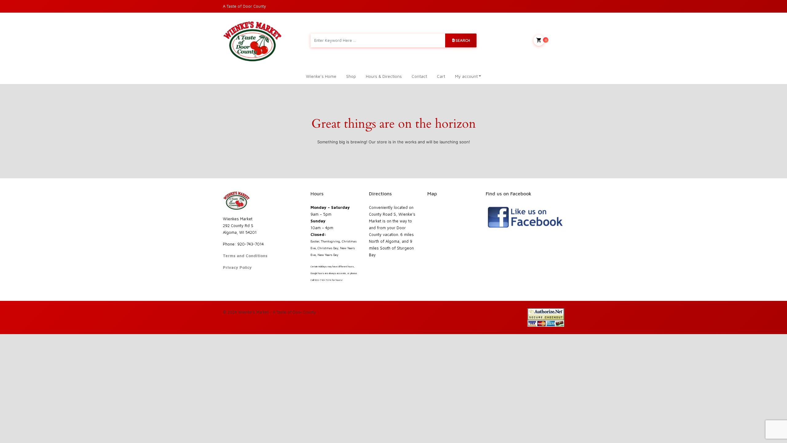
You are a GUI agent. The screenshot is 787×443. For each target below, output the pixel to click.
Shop (351, 76)
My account (466, 76)
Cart (441, 76)
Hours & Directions (384, 76)
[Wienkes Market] (252, 40)
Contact (419, 76)
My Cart (554, 39)
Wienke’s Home (321, 76)
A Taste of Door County (244, 6)
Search (463, 40)
